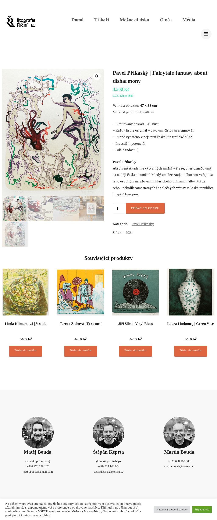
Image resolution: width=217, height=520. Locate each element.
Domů (77, 19)
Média (188, 19)
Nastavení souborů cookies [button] (172, 509)
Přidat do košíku (145, 208)
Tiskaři (101, 19)
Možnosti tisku (134, 19)
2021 (129, 233)
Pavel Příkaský (143, 224)
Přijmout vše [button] (202, 509)
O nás (166, 19)
